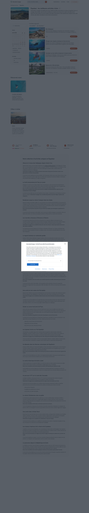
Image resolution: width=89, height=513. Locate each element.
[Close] (65, 244)
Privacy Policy (51, 268)
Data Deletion (37, 268)
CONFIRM (32, 264)
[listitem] (44, 260)
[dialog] (44, 256)
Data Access (44, 268)
